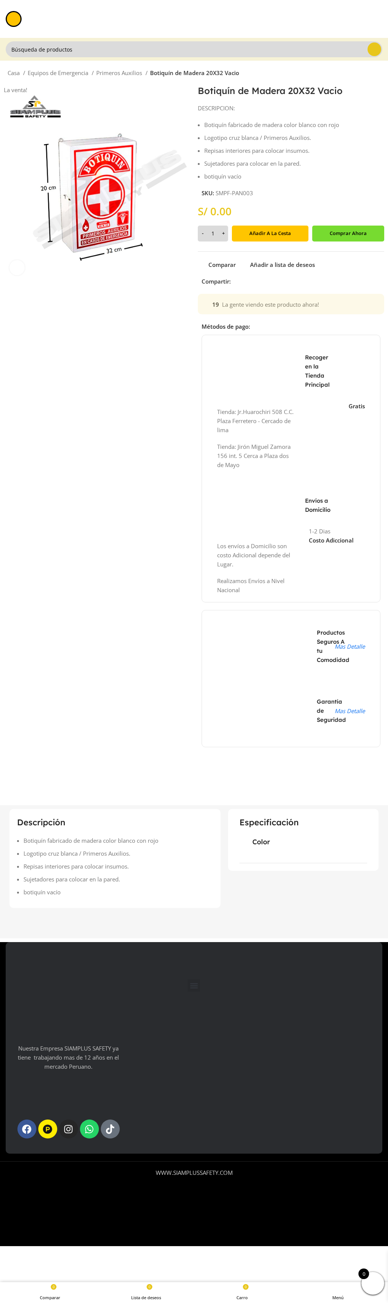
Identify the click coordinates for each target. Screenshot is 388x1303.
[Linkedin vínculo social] (263, 281)
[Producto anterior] (361, 74)
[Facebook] (26, 1129)
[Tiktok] (110, 1129)
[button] (194, 985)
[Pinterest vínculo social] (254, 281)
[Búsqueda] (374, 49)
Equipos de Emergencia (59, 73)
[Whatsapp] (89, 1129)
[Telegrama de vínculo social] (272, 281)
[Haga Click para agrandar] (17, 267)
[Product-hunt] (47, 1129)
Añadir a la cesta (270, 233)
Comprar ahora (348, 233)
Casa (14, 73)
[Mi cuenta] (379, 19)
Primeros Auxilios (120, 73)
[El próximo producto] (376, 74)
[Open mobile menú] (13, 19)
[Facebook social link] (237, 281)
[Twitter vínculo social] (245, 281)
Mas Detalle (350, 646)
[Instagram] (68, 1129)
